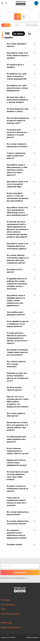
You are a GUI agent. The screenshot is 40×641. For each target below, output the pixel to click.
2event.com (5, 637)
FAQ (3, 609)
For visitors (18, 33)
